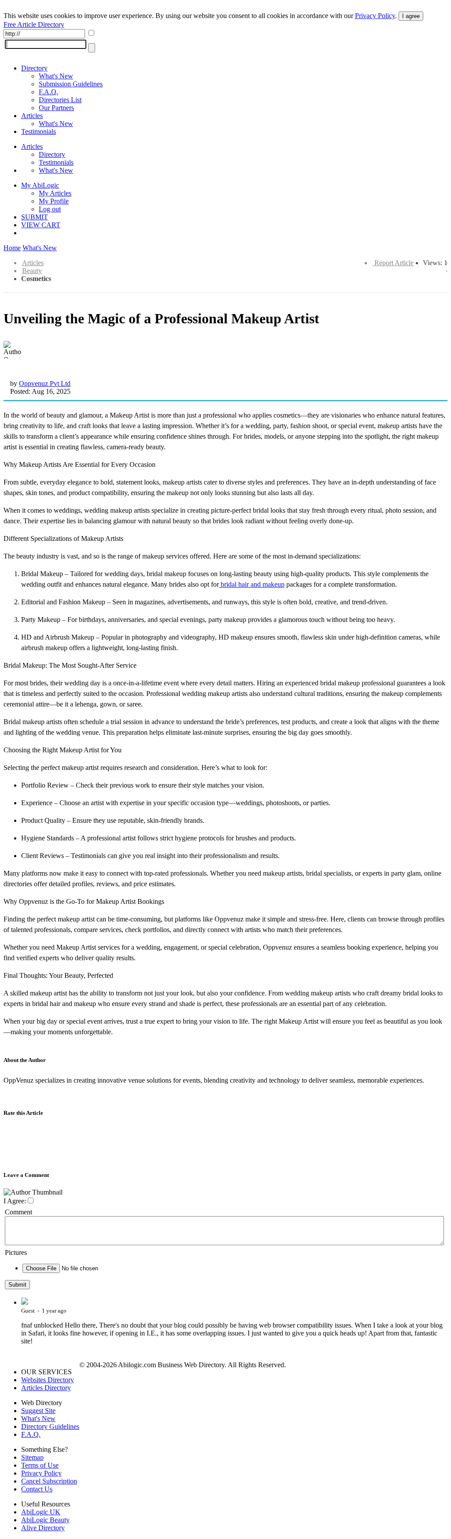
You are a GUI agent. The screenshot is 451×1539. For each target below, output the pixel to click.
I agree (411, 16)
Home (12, 248)
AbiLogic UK (40, 1512)
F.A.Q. (48, 92)
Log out (50, 209)
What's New (56, 76)
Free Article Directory (34, 24)
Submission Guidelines (71, 84)
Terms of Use (40, 1465)
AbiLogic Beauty (45, 1520)
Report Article (394, 262)
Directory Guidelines (50, 1426)
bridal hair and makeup (252, 584)
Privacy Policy (375, 15)
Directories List (60, 100)
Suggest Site (38, 1410)
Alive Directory (43, 1528)
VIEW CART (40, 225)
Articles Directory (46, 1387)
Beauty (32, 270)
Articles (32, 115)
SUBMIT (34, 217)
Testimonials (38, 131)
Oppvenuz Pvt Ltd (44, 383)
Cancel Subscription (49, 1481)
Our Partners (56, 107)
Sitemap (32, 1457)
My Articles (55, 193)
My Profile (54, 201)
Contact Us (36, 1489)
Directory (34, 68)
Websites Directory (47, 1380)
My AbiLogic (40, 185)
